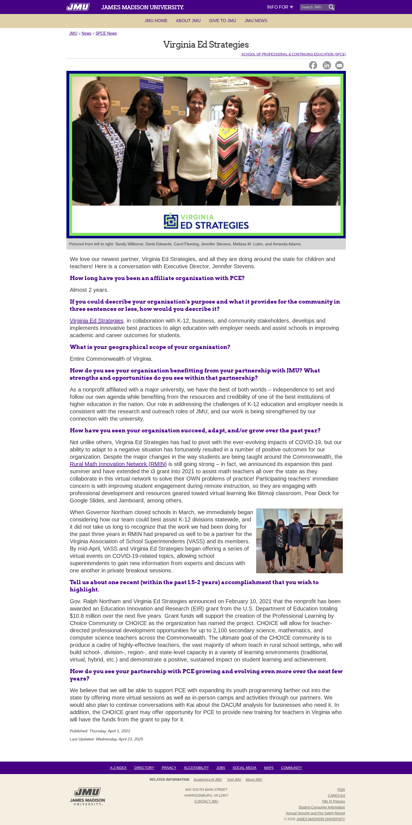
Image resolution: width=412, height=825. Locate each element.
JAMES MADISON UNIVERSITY (320, 819)
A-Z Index (118, 768)
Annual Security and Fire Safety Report (315, 813)
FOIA (341, 790)
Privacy (169, 768)
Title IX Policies (333, 801)
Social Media (244, 768)
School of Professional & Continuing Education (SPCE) (293, 54)
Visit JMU (234, 780)
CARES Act (336, 796)
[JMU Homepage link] (87, 805)
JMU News (256, 20)
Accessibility (196, 768)
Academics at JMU (208, 780)
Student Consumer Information (321, 807)
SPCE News (106, 33)
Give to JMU (222, 20)
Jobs (220, 768)
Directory (144, 768)
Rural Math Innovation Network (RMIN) (118, 464)
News (86, 33)
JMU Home (156, 20)
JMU (73, 33)
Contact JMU (206, 801)
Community (291, 768)
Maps (269, 768)
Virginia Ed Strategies (96, 321)
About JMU (188, 20)
